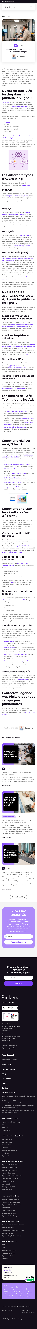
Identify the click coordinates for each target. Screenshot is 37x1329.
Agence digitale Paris (9, 1045)
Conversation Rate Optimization (13, 1230)
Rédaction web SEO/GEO (10, 1178)
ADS (26, 354)
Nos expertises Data (10, 1221)
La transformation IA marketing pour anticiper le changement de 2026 (18, 1106)
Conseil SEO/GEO (8, 1181)
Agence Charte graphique (11, 1202)
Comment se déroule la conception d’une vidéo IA (18, 1097)
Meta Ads (5, 457)
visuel (8, 122)
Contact (5, 1088)
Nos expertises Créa (10, 1196)
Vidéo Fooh (6, 1207)
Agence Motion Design (10, 1216)
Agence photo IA (7, 1256)
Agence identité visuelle (10, 1199)
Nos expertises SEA (10, 1119)
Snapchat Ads (7, 1139)
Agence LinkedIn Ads (9, 1150)
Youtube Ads (6, 1145)
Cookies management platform (13, 1225)
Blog (4, 1074)
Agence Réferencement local (12, 1176)
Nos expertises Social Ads (12, 1136)
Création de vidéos (8, 1210)
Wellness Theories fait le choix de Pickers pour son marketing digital (18, 1111)
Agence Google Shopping (11, 1122)
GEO (3, 1245)
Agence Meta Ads (8, 1156)
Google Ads (15, 457)
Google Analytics (7, 1233)
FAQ (4, 1083)
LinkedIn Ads (28, 455)
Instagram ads (7, 1142)
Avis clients (6, 1079)
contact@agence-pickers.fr (9, 1)
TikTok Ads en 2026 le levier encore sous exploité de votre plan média (16, 1102)
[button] (30, 7)
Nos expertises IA (9, 1241)
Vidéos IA (5, 1258)
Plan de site (26, 1307)
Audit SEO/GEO (7, 1189)
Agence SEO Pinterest (9, 1165)
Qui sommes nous (9, 1060)
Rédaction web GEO (9, 1250)
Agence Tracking (8, 1227)
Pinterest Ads (6, 1147)
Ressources (7, 1064)
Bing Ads (5, 1127)
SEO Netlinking (7, 1184)
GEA (3, 1247)
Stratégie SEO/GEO (8, 1187)
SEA (3, 1125)
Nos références (8, 1069)
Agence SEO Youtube (9, 1170)
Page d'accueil (8, 1055)
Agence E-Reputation (9, 1167)
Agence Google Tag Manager (12, 1236)
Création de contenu (9, 1213)
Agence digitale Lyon (9, 1048)
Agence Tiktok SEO (8, 1173)
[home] (10, 7)
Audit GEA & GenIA (8, 1253)
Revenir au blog (18, 897)
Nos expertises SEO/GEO (12, 1161)
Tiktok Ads (5, 1153)
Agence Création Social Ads (11, 1205)
